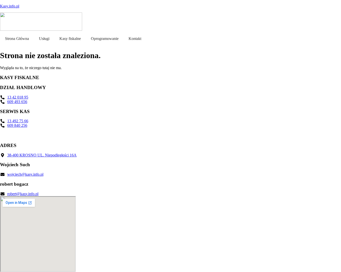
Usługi (44, 38)
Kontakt (135, 38)
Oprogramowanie (105, 38)
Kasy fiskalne (70, 38)
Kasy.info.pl (9, 6)
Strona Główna (17, 38)
